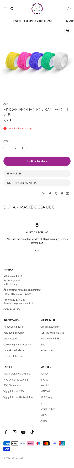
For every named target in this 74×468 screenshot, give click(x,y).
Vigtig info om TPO (13, 391)
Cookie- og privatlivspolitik (17, 344)
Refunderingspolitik (13, 332)
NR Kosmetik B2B (50, 338)
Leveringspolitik (11, 338)
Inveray (44, 379)
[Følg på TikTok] (32, 432)
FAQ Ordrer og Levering (15, 379)
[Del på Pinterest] (62, 193)
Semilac (44, 373)
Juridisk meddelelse (13, 350)
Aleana (43, 420)
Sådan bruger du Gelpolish (17, 373)
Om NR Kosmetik (49, 326)
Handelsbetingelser (13, 326)
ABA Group (46, 397)
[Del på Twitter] (56, 193)
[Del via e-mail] (68, 193)
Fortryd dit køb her (13, 356)
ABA (5, 103)
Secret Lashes (47, 409)
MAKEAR (45, 391)
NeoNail (44, 385)
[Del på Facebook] (50, 193)
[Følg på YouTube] (23, 432)
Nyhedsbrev (46, 350)
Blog (42, 344)
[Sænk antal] (8, 147)
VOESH (44, 415)
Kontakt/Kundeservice (52, 332)
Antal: (6, 140)
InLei (42, 403)
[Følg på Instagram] (14, 432)
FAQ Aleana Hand (12, 385)
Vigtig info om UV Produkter (18, 397)
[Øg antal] (22, 147)
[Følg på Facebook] (5, 432)
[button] (37, 173)
